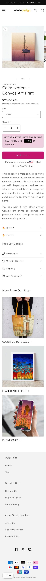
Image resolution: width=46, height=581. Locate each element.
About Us (10, 523)
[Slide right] (29, 79)
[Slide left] (17, 79)
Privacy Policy (12, 536)
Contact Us (11, 491)
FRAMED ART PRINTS (14, 391)
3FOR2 (28, 141)
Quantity (6, 122)
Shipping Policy (13, 497)
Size (4, 108)
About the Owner (14, 529)
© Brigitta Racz (31, 577)
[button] (4, 10)
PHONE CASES (10, 440)
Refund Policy (12, 504)
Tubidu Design (20, 577)
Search (8, 465)
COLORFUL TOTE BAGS (15, 341)
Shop (7, 472)
